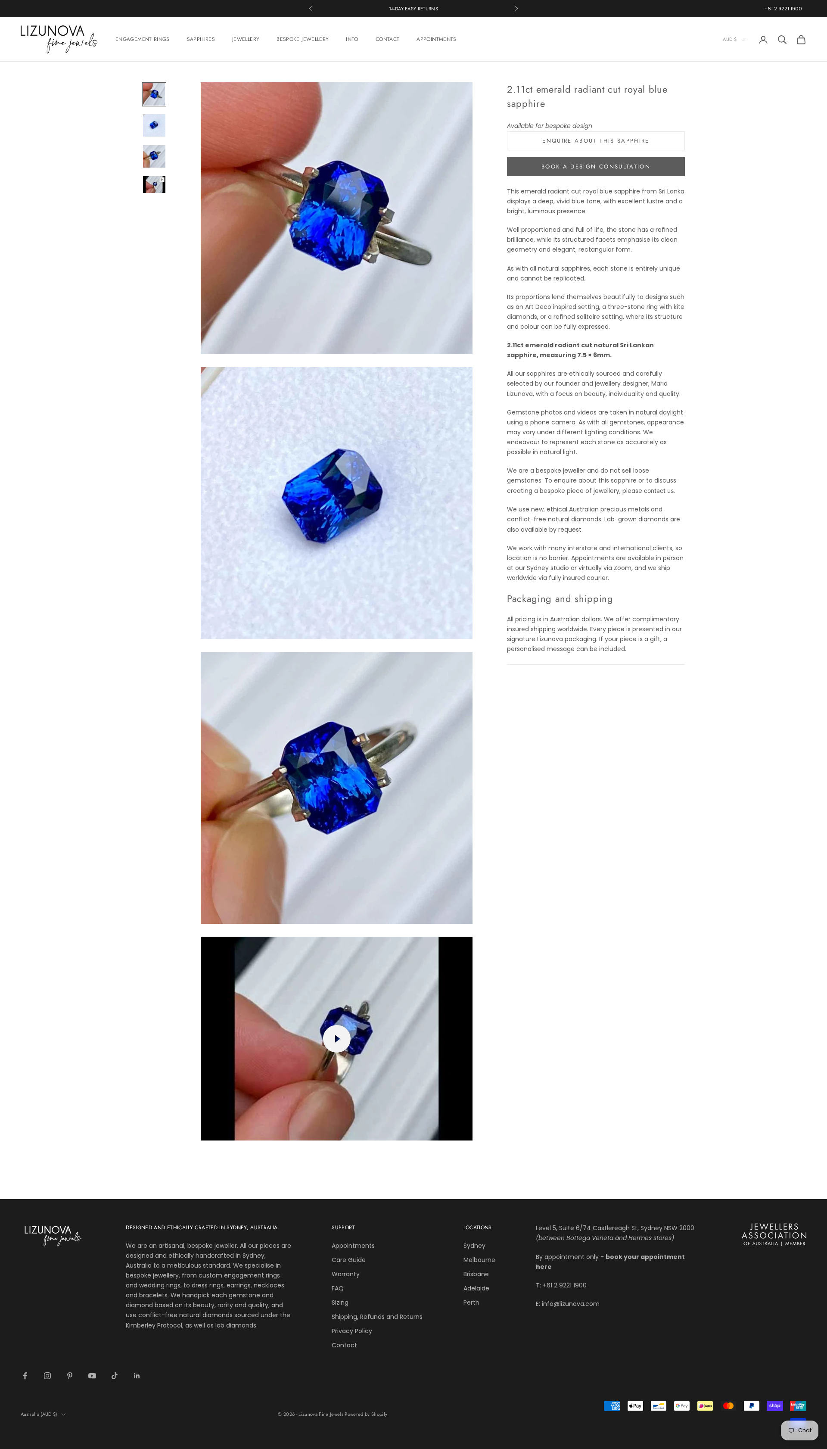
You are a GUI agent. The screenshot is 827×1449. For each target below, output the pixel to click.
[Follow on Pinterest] (69, 1375)
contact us (659, 490)
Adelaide (476, 1288)
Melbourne (479, 1260)
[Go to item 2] (154, 125)
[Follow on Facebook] (25, 1375)
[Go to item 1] (154, 94)
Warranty (346, 1274)
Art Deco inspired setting (562, 306)
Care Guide (349, 1260)
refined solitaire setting (588, 316)
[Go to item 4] (154, 184)
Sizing (340, 1302)
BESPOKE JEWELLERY (303, 39)
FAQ (338, 1288)
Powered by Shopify (366, 1414)
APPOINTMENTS (436, 39)
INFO (352, 39)
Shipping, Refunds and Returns (377, 1316)
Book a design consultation (595, 166)
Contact (344, 1345)
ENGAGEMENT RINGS (142, 39)
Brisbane (476, 1274)
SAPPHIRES (201, 39)
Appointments (353, 1245)
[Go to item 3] (154, 156)
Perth (471, 1302)
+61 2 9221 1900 (783, 8)
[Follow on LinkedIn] (137, 1375)
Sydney (474, 1245)
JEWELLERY (245, 39)
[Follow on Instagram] (47, 1375)
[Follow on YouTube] (92, 1375)
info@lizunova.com (571, 1303)
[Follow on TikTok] (114, 1375)
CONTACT (388, 39)
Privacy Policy (352, 1331)
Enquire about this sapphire (595, 141)
